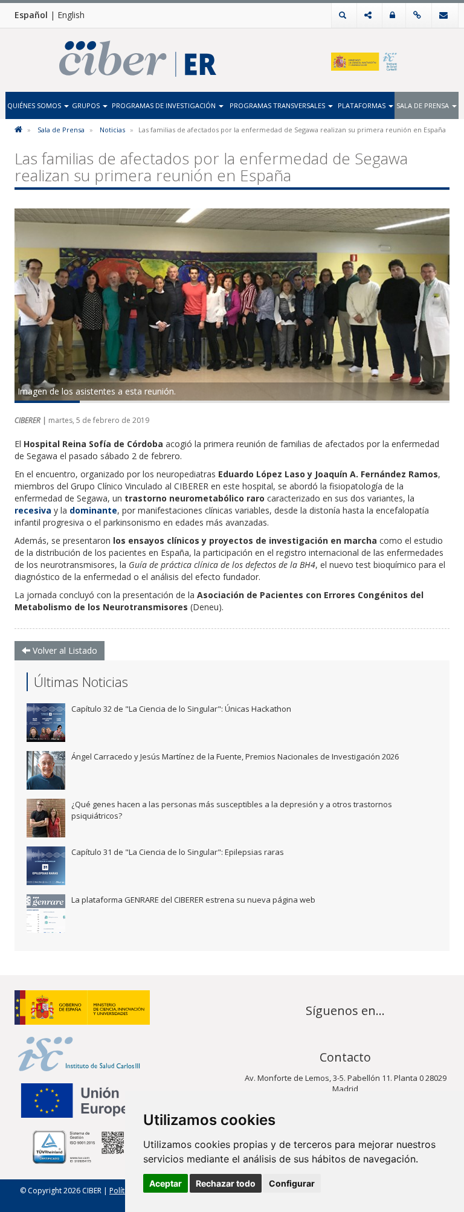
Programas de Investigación (165, 105)
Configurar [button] (292, 1183)
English (71, 15)
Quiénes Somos (35, 105)
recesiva (34, 510)
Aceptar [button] (165, 1183)
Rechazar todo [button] (226, 1183)
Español (31, 15)
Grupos (87, 105)
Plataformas (362, 105)
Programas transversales (278, 105)
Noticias (112, 129)
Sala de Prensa (423, 105)
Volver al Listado (63, 650)
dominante (93, 510)
